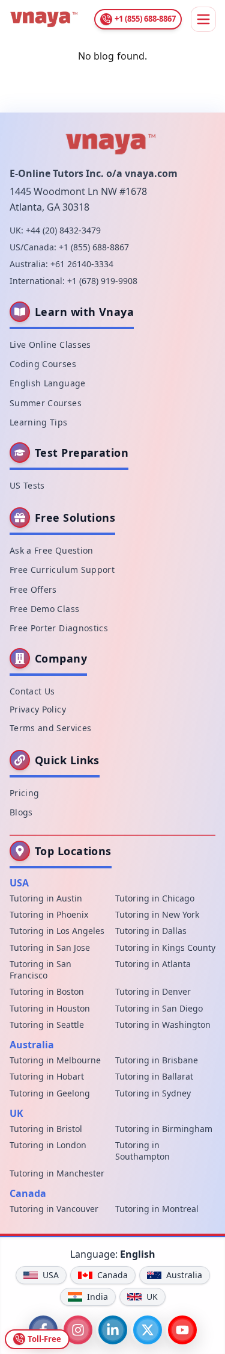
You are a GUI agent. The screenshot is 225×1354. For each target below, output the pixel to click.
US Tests (27, 485)
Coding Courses (43, 363)
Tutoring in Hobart (47, 1076)
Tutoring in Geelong (50, 1093)
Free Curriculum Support (62, 569)
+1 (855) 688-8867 (94, 247)
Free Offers (33, 589)
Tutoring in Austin (46, 898)
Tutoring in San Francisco (40, 969)
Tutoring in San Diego (159, 1008)
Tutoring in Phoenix (49, 914)
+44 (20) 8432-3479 (63, 230)
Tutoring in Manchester (57, 1173)
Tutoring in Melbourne (55, 1060)
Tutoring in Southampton (142, 1150)
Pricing (24, 793)
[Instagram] (78, 1329)
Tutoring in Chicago (154, 898)
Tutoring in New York (157, 914)
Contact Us (32, 691)
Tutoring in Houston (50, 1008)
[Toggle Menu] (203, 19)
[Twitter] (147, 1329)
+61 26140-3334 (81, 264)
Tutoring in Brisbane (156, 1060)
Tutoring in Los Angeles (57, 930)
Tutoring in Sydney (153, 1093)
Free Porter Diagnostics (59, 628)
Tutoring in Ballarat (154, 1076)
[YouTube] (182, 1329)
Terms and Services (50, 728)
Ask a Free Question (52, 550)
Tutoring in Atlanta (153, 963)
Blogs (21, 812)
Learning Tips (39, 422)
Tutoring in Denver (153, 991)
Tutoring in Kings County (165, 947)
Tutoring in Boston (47, 991)
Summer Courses (46, 403)
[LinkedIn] (112, 1329)
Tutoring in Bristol (46, 1128)
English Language (48, 383)
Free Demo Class (44, 608)
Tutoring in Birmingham (163, 1128)
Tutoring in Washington (163, 1024)
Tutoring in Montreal (157, 1208)
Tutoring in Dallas (151, 930)
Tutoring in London (48, 1145)
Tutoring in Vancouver (54, 1208)
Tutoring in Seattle (47, 1024)
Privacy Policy (38, 709)
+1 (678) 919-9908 (102, 280)
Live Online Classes (50, 344)
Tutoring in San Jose (50, 947)
